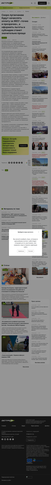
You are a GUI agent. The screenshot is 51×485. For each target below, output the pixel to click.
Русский (30, 251)
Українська (21, 251)
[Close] (38, 232)
